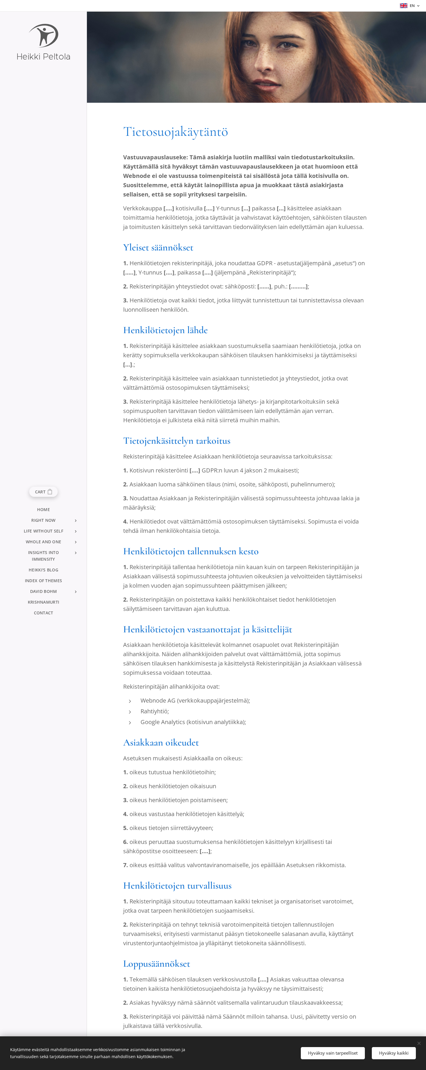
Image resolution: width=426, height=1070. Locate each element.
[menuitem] (43, 509)
